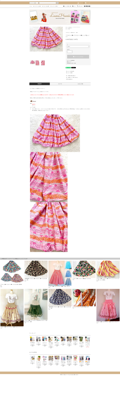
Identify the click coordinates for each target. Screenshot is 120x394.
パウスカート (70, 27)
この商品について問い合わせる (72, 77)
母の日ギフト (73, 32)
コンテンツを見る (55, 6)
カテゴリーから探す (37, 6)
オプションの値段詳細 (70, 60)
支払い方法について (5, 376)
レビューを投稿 (69, 72)
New (77, 32)
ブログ (75, 6)
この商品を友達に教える (71, 75)
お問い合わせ (80, 6)
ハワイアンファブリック (76, 27)
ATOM (5, 392)
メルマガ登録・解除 (67, 6)
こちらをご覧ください (74, 374)
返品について (69, 61)
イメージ (60, 83)
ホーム (31, 6)
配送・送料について (5, 379)
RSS (2, 392)
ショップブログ (4, 390)
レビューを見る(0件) (70, 71)
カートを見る (33, 376)
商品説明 (40, 83)
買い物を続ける (69, 79)
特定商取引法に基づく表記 (71, 63)
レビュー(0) (80, 83)
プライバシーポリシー (5, 385)
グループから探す (46, 6)
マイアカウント (34, 374)
